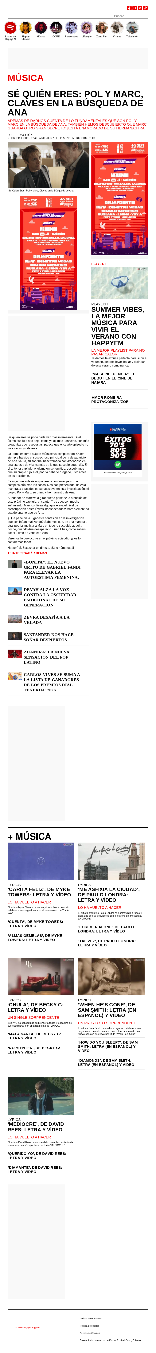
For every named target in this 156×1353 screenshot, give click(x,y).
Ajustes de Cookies (90, 1333)
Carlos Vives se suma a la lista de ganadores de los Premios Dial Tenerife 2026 (52, 682)
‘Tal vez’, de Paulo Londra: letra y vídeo (107, 943)
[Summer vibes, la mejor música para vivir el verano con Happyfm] (119, 283)
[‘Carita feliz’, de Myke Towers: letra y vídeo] (41, 861)
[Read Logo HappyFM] (28, 8)
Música (26, 77)
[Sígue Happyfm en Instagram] (134, 9)
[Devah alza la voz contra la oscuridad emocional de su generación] (15, 591)
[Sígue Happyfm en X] (140, 9)
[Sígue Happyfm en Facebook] (129, 9)
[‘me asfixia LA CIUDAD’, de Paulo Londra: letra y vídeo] (111, 861)
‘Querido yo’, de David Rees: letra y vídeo (37, 1156)
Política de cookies (89, 1326)
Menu (9, 17)
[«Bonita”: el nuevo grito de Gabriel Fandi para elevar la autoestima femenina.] (15, 564)
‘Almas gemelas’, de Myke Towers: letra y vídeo (35, 938)
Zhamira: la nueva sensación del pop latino (46, 657)
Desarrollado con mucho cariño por (110, 1340)
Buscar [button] (146, 15)
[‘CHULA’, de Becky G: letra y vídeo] (41, 976)
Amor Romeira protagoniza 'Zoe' (110, 400)
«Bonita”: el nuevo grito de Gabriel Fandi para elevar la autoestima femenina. (52, 570)
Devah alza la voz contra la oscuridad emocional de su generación (50, 597)
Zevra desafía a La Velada (46, 620)
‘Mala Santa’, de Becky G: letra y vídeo (34, 1036)
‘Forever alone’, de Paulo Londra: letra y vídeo (106, 929)
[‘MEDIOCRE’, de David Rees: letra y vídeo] (41, 1096)
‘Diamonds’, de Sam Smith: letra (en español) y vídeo (106, 1062)
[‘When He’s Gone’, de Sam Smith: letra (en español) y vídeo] (111, 976)
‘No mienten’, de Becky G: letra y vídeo (34, 1050)
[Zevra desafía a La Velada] (15, 619)
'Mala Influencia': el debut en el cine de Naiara (113, 378)
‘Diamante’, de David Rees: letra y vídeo (35, 1170)
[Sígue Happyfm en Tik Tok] (145, 9)
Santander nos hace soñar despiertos (49, 637)
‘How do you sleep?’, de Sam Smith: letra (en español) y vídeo (108, 1046)
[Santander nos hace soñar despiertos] (15, 636)
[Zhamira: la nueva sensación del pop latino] (15, 654)
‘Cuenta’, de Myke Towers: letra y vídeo (35, 924)
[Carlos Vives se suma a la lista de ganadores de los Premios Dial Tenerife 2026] (15, 676)
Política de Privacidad (91, 1318)
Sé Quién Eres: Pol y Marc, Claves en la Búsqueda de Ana (75, 103)
